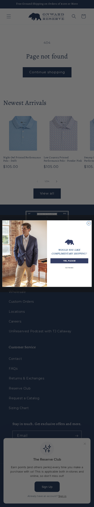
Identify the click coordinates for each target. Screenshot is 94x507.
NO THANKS (69, 267)
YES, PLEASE (69, 260)
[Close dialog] (89, 223)
